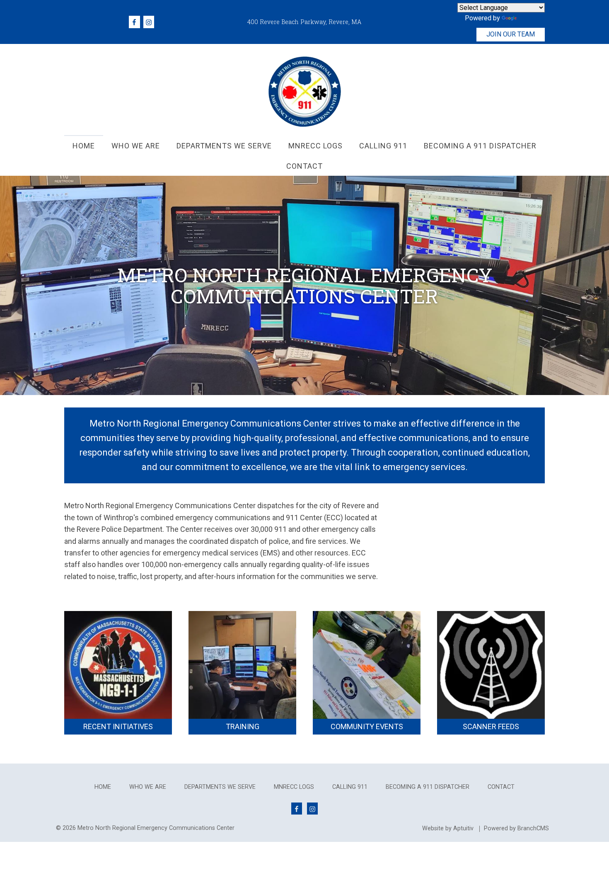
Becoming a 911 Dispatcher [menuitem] (480, 145)
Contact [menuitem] (304, 166)
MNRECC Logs (294, 787)
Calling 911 (349, 787)
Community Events (367, 726)
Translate (531, 18)
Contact (501, 787)
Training (242, 726)
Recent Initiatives (118, 726)
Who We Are (147, 787)
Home (102, 787)
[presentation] (83, 145)
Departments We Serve (220, 787)
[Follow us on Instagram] (148, 22)
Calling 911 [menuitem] (383, 145)
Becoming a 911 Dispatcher (427, 787)
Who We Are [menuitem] (135, 145)
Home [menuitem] (83, 145)
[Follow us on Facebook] (134, 22)
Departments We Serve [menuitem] (224, 145)
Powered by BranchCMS (516, 829)
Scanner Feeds (491, 726)
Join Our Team (510, 34)
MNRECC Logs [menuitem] (315, 145)
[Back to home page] (304, 91)
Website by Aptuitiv (448, 829)
